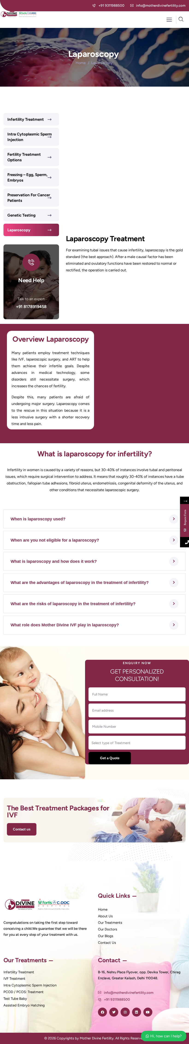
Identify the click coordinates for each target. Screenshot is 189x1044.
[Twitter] (113, 1012)
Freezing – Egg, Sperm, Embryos (27, 177)
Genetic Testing (21, 215)
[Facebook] (102, 1012)
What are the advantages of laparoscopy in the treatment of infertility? (80, 582)
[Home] (19, 14)
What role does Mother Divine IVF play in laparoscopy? (65, 625)
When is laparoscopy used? (38, 519)
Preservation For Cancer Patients (28, 198)
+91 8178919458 (31, 306)
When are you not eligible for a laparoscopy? (55, 540)
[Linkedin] (136, 1012)
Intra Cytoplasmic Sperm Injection (29, 137)
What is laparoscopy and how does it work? (54, 561)
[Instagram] (125, 1012)
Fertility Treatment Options (24, 157)
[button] (94, 519)
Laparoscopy (19, 230)
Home (81, 63)
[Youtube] (147, 1012)
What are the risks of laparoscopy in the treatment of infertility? (73, 603)
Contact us (21, 829)
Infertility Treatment (25, 119)
